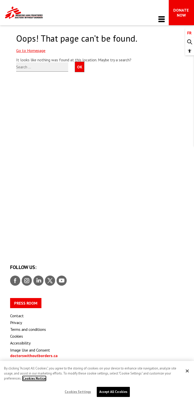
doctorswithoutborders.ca (34, 355)
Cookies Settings (78, 392)
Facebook (15, 281)
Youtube (62, 281)
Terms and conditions (28, 329)
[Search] (189, 42)
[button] (189, 50)
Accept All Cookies (113, 392)
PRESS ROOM (25, 303)
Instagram (26, 281)
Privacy (16, 322)
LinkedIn (37, 281)
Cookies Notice (34, 378)
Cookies (16, 336)
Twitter (49, 281)
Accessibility (20, 342)
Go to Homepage (30, 50)
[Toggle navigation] (161, 19)
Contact (17, 315)
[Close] (187, 371)
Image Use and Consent (30, 350)
